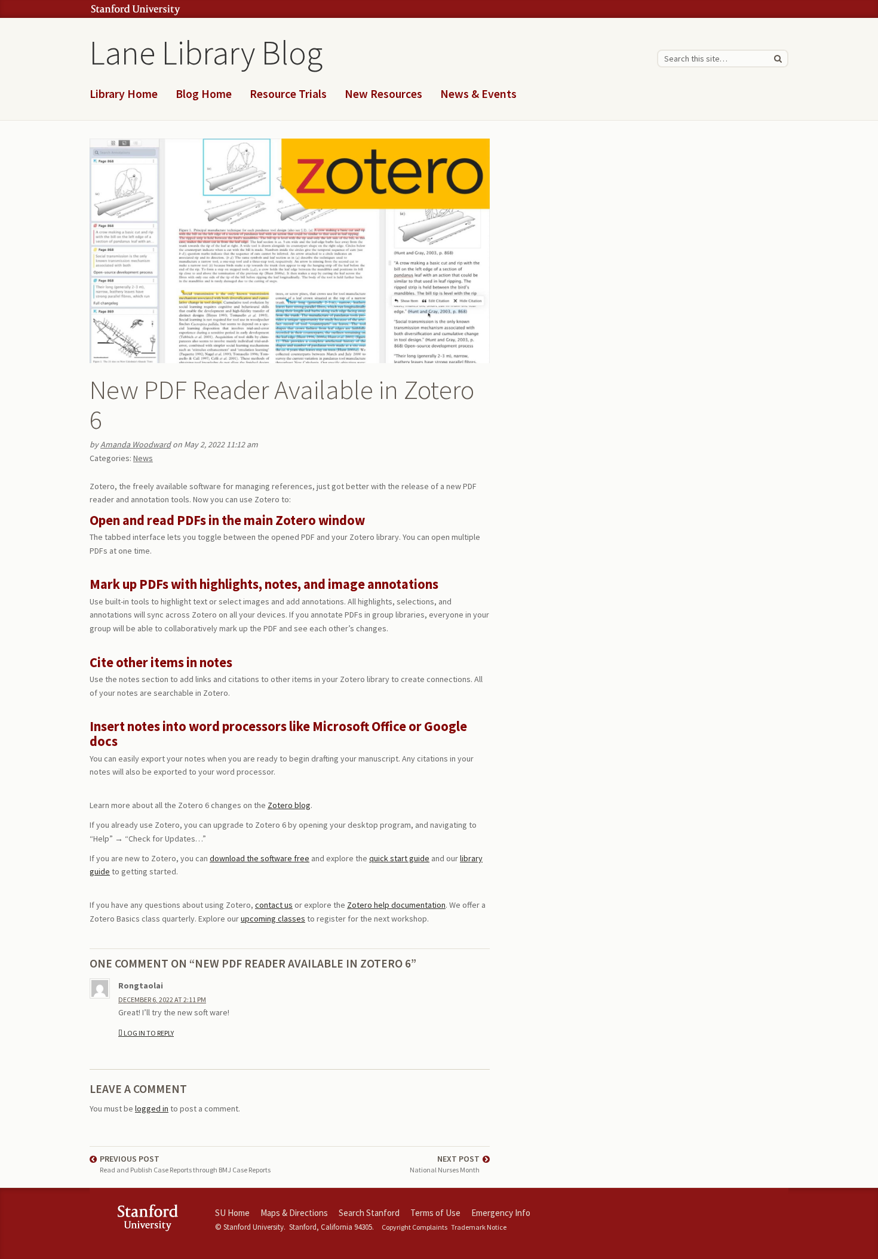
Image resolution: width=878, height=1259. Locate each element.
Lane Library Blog (206, 52)
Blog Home (204, 94)
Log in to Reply (149, 1032)
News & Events (478, 94)
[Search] (777, 58)
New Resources (383, 94)
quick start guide (399, 858)
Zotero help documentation (396, 904)
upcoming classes (273, 918)
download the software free (259, 858)
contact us (274, 904)
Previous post (185, 1163)
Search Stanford (369, 1212)
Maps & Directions (294, 1212)
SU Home (232, 1212)
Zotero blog (289, 805)
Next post (445, 1163)
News (143, 458)
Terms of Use (435, 1212)
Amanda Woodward (135, 444)
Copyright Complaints (414, 1227)
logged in (151, 1108)
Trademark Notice (478, 1227)
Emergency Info (500, 1212)
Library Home (124, 94)
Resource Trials (288, 94)
